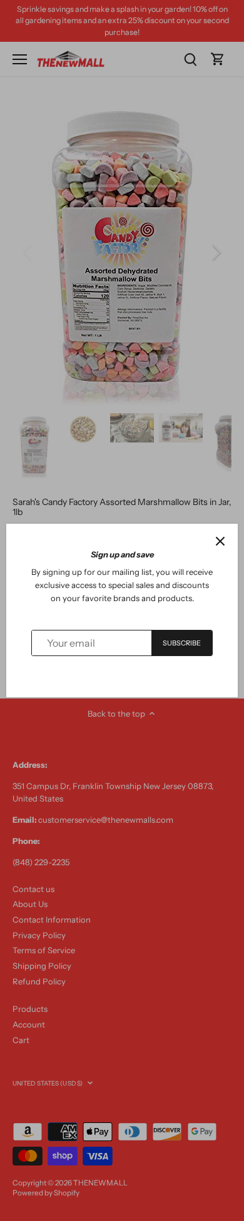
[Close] (220, 541)
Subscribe (182, 643)
